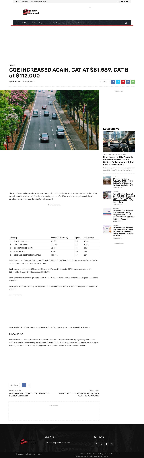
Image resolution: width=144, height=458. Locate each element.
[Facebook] (117, 1)
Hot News (12, 65)
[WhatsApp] (133, 82)
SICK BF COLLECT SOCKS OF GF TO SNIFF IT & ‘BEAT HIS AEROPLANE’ (79, 394)
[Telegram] (122, 1)
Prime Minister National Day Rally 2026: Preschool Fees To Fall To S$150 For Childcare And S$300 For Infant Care (124, 198)
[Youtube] (127, 1)
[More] (29, 385)
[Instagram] (119, 1)
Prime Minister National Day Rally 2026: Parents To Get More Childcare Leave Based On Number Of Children (123, 232)
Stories (105, 154)
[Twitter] (124, 1)
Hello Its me (15, 81)
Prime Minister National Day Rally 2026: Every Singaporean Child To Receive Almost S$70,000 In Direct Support (124, 215)
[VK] (128, 82)
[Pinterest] (123, 82)
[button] (125, 22)
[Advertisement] (89, 13)
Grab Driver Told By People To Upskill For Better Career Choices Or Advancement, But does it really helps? (118, 161)
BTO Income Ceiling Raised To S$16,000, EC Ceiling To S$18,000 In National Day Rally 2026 (123, 182)
